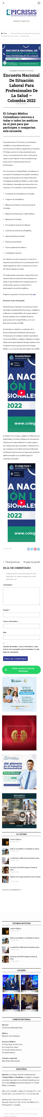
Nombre (6, 610)
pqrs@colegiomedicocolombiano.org (18, 1099)
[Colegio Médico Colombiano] (21, 14)
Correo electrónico (11, 621)
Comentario (8, 585)
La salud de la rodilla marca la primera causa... (25, 858)
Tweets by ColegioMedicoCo (11, 890)
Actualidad (13, 71)
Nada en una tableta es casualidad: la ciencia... (25, 849)
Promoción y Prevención (25, 71)
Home (5, 33)
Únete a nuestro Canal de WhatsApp (23, 669)
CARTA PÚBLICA (15, 839)
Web (4, 632)
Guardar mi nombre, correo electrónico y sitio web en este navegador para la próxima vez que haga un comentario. (21, 649)
